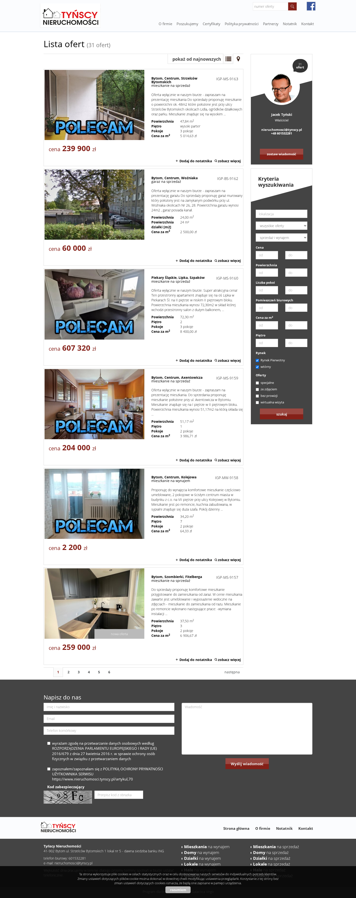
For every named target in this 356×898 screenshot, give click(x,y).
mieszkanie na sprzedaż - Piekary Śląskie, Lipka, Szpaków (143, 316)
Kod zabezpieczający (66, 786)
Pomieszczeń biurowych (274, 300)
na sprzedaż (276, 846)
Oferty (261, 375)
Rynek (261, 353)
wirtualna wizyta (272, 402)
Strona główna (236, 828)
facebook (311, 6)
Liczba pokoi (265, 282)
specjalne (267, 382)
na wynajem (207, 846)
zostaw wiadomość (281, 154)
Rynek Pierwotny (273, 360)
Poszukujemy (187, 23)
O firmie (165, 23)
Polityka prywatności (242, 23)
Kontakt (307, 23)
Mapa (238, 59)
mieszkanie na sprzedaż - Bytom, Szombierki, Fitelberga (143, 616)
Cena (260, 247)
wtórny (266, 366)
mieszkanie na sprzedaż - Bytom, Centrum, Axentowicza (143, 416)
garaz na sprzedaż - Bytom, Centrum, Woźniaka (143, 217)
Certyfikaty (211, 23)
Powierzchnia (266, 265)
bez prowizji (269, 395)
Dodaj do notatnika (195, 161)
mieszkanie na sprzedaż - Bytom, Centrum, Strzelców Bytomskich (143, 117)
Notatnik (284, 828)
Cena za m (264, 317)
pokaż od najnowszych (196, 59)
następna (232, 672)
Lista (228, 59)
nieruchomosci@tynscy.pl (281, 129)
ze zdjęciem (269, 389)
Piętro (260, 335)
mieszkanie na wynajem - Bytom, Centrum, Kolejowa (143, 516)
